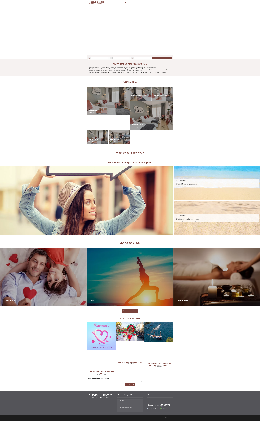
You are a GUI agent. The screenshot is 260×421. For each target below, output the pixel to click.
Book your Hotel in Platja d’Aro (126, 407)
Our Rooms (122, 400)
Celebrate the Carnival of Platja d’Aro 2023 (130, 362)
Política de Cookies (168, 419)
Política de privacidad (169, 417)
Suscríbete (169, 400)
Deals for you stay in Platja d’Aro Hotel (127, 403)
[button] (97, 403)
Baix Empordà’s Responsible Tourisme (127, 410)
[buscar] (162, 58)
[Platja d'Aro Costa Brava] (95, 2)
